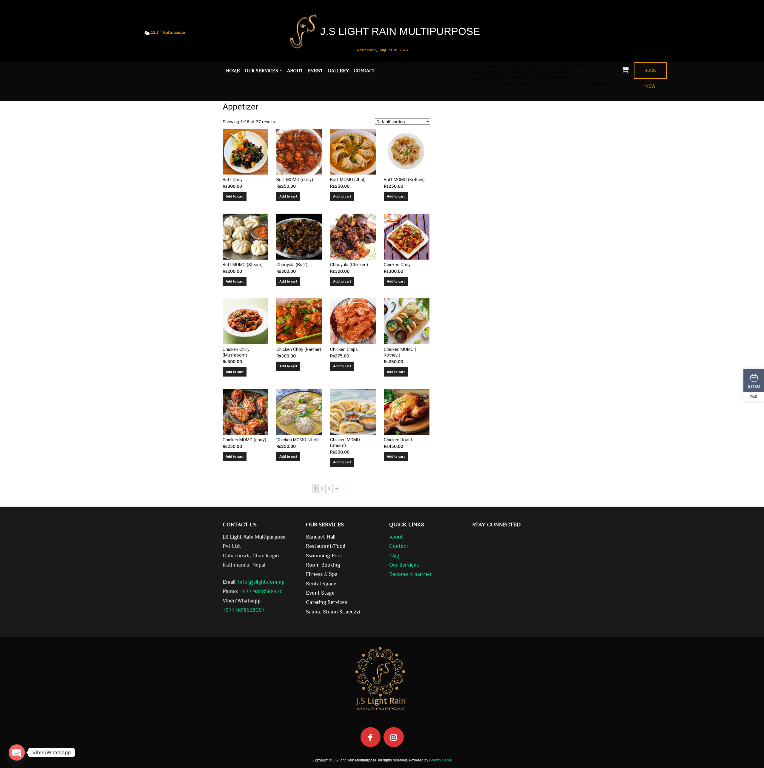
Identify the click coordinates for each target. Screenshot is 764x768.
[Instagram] (393, 737)
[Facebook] (592, 34)
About (396, 536)
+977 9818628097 (244, 609)
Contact (398, 545)
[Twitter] (603, 34)
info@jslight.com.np (261, 581)
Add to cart (235, 196)
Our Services (404, 564)
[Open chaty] (17, 752)
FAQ (394, 555)
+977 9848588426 (261, 591)
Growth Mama (440, 760)
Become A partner (410, 573)
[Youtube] (614, 34)
